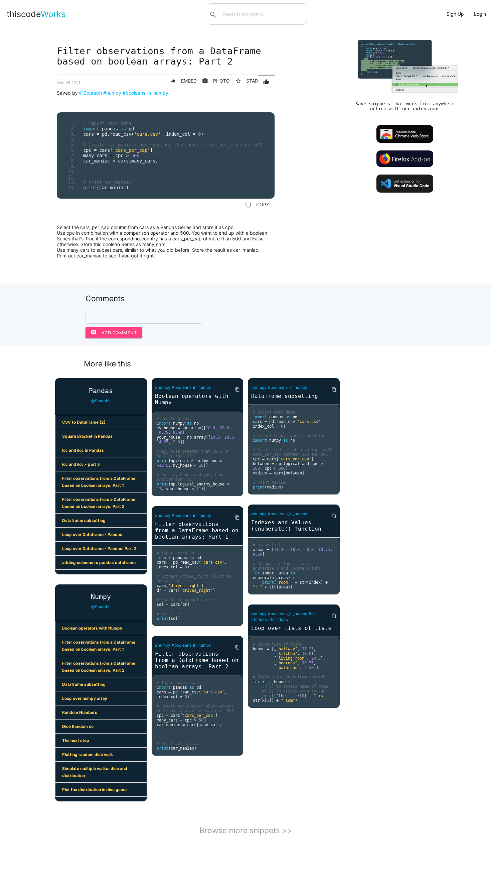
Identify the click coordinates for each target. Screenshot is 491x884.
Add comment (114, 332)
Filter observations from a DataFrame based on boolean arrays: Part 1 (98, 482)
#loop (282, 619)
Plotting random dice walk (87, 754)
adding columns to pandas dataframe (99, 562)
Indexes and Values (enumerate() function (286, 525)
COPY (257, 205)
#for (272, 619)
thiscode (36, 14)
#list (313, 613)
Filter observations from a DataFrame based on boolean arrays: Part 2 (98, 503)
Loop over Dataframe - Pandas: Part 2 (99, 548)
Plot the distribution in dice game (94, 789)
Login (480, 14)
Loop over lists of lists (291, 628)
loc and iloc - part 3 (81, 464)
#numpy (112, 93)
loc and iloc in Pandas (83, 450)
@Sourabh (90, 93)
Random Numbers (79, 712)
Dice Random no (78, 726)
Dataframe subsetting (84, 520)
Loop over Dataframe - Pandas (92, 534)
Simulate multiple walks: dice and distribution (94, 772)
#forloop (259, 619)
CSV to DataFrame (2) (84, 422)
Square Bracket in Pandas (87, 436)
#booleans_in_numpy (145, 93)
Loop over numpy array (84, 698)
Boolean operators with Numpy (92, 628)
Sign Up (455, 14)
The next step (75, 740)
